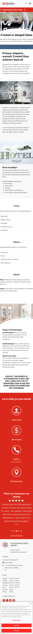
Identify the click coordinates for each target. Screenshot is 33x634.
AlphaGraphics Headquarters (18, 552)
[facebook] (3, 600)
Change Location (15, 550)
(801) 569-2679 (17, 462)
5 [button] (21, 531)
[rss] (13, 600)
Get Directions (16, 481)
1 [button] (12, 531)
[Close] (31, 604)
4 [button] (19, 531)
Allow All (16, 630)
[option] (16, 514)
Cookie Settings (16, 620)
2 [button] (14, 531)
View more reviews (17, 536)
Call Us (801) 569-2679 (11, 560)
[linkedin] (10, 600)
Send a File (16, 420)
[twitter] (7, 600)
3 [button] (16, 531)
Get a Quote (17, 439)
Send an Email (9, 563)
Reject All (16, 625)
